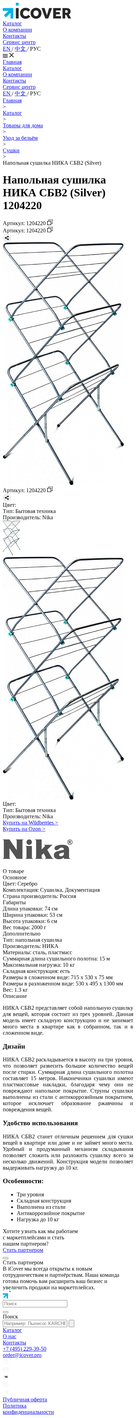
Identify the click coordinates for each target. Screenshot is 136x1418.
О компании (17, 30)
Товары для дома (23, 125)
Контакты (14, 36)
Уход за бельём (20, 138)
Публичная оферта (25, 1399)
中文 (21, 49)
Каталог (12, 23)
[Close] (5, 1258)
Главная (12, 62)
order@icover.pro (22, 1355)
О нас (9, 1336)
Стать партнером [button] (23, 1250)
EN (7, 49)
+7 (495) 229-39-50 (24, 1349)
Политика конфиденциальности (28, 1409)
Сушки (11, 150)
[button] (35, 1303)
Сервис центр (19, 42)
